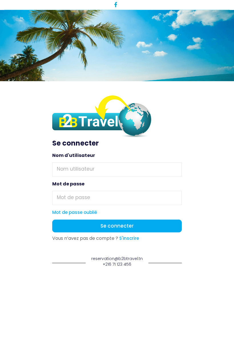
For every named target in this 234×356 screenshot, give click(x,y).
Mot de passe (68, 184)
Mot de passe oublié (74, 212)
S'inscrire (128, 238)
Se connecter (117, 225)
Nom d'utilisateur (73, 155)
